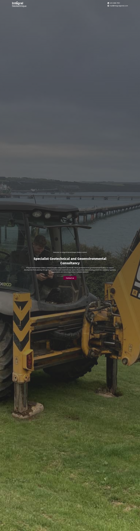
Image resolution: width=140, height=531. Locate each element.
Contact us (70, 278)
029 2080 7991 (115, 3)
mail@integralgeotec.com (119, 6)
